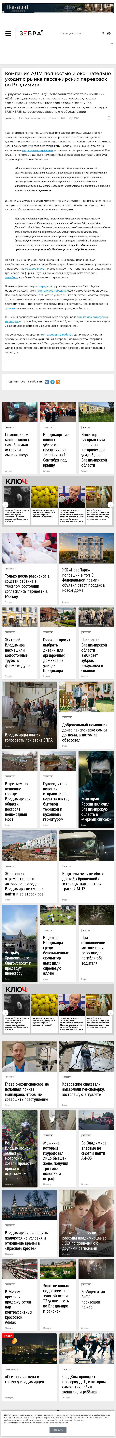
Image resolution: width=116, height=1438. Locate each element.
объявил (10, 308)
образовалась (34, 268)
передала (45, 286)
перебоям (11, 277)
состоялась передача (52, 290)
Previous (5, 505)
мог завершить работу (56, 334)
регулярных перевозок (37, 150)
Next (111, 505)
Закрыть (58, 1429)
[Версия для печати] (109, 118)
